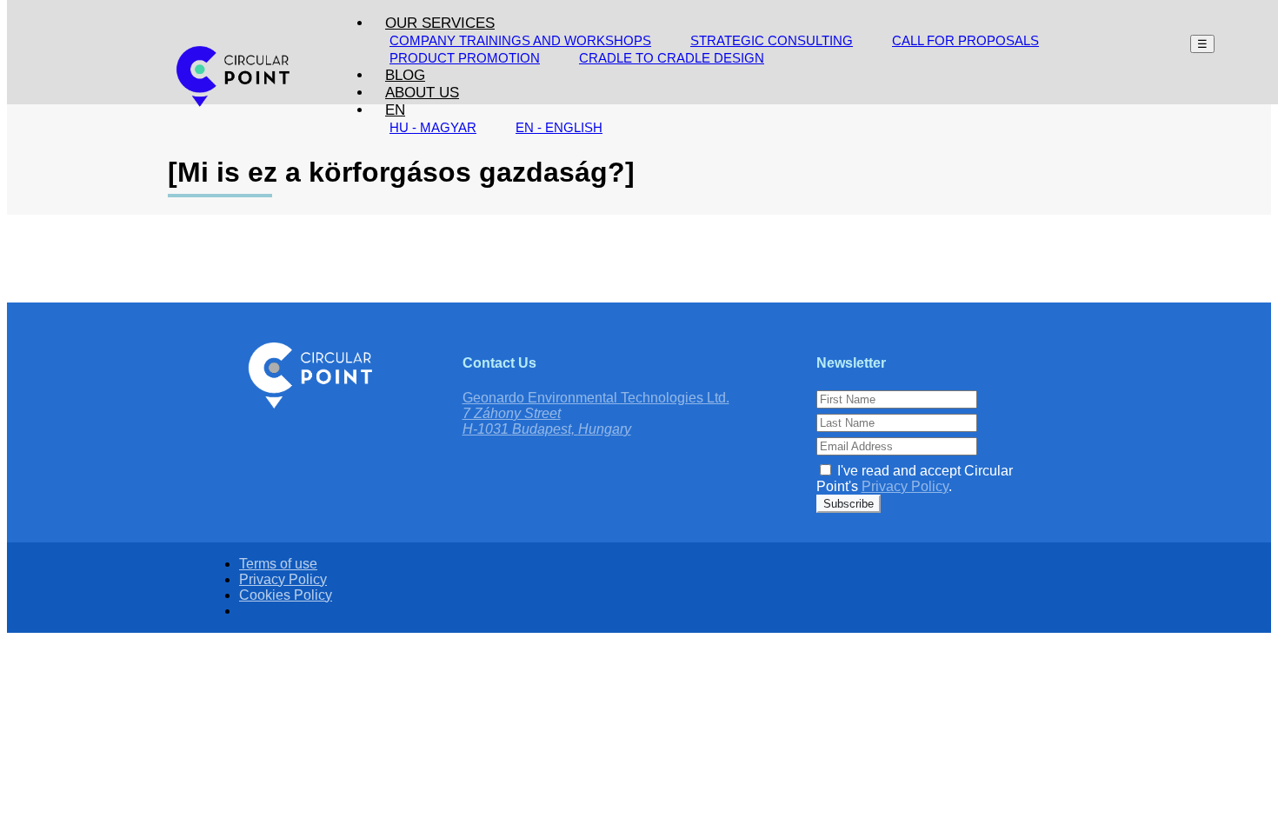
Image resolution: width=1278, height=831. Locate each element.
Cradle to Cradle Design (671, 57)
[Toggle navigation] (1202, 44)
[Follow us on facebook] (630, 527)
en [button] (395, 110)
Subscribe (848, 503)
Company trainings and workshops (520, 40)
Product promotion (464, 57)
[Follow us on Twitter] (647, 527)
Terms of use (278, 563)
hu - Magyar (432, 127)
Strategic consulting (771, 40)
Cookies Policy (285, 595)
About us (422, 92)
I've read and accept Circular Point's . (914, 478)
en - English (559, 127)
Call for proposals (965, 40)
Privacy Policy (905, 486)
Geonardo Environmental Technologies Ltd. (596, 397)
